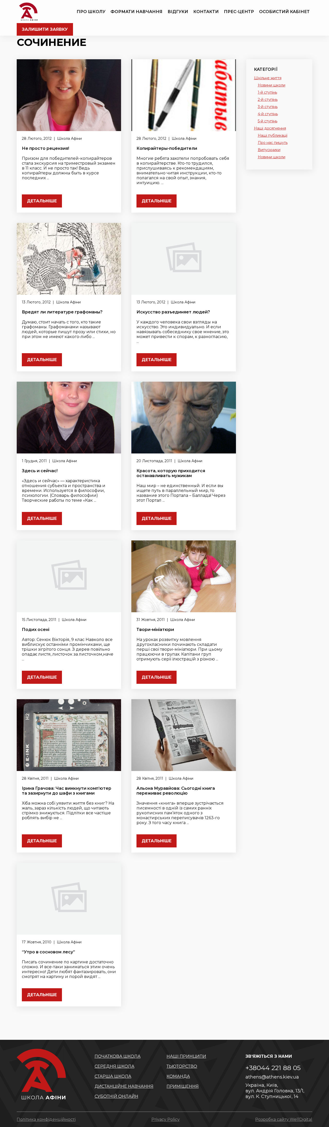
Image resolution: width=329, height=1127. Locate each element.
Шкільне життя (267, 78)
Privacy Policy (165, 1119)
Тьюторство (182, 1066)
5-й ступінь (267, 121)
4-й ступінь (268, 114)
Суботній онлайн (116, 1096)
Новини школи (271, 85)
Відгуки (178, 11)
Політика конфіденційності (46, 1119)
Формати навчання (136, 11)
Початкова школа (118, 1056)
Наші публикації (272, 135)
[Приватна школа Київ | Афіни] (28, 11)
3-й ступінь (268, 106)
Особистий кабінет (284, 11)
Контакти (206, 11)
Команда (178, 1076)
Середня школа (114, 1066)
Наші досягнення (270, 128)
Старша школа (113, 1076)
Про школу (91, 11)
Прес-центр (239, 11)
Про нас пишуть (273, 142)
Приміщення (183, 1086)
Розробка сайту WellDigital (283, 1119)
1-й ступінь (267, 92)
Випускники (269, 149)
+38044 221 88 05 (273, 1068)
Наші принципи (186, 1056)
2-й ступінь (268, 99)
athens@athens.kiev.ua (272, 1077)
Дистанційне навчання (124, 1086)
